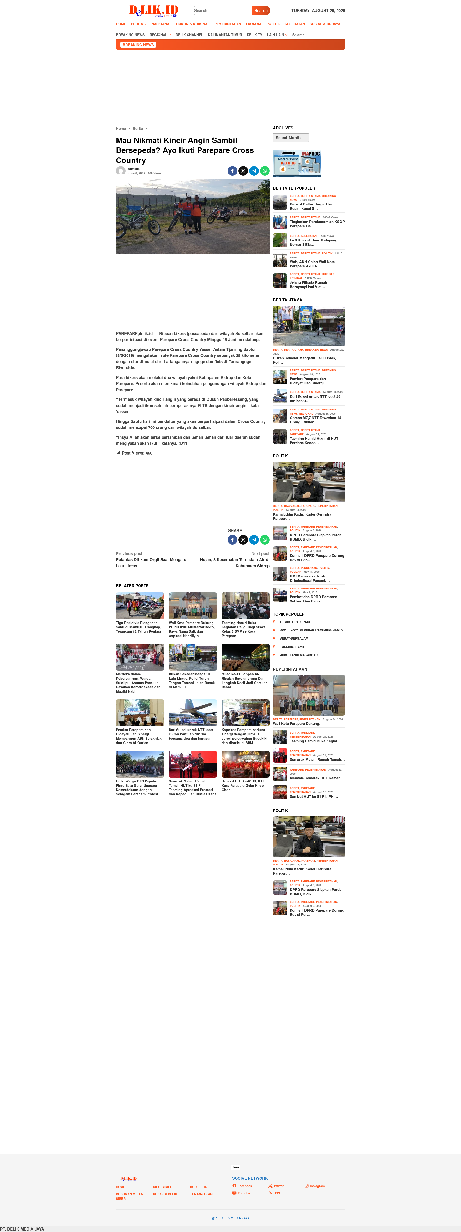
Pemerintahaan (290, 669)
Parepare (297, 434)
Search (261, 10)
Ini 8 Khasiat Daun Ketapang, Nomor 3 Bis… (314, 242)
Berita (294, 196)
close (235, 1167)
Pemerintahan (327, 506)
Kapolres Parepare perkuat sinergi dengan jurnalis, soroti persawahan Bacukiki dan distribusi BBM (244, 736)
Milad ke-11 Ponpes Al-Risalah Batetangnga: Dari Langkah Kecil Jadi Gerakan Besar (245, 680)
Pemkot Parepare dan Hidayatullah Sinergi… (308, 380)
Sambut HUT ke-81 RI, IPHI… (314, 796)
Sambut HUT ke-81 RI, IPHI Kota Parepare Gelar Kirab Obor (243, 785)
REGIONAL (306, 413)
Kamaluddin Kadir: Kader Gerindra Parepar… (302, 516)
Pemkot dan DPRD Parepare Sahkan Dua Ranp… (313, 599)
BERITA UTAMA (311, 196)
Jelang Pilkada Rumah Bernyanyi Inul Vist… (308, 284)
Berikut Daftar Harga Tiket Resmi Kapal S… (312, 206)
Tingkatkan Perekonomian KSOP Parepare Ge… (317, 223)
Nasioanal (292, 506)
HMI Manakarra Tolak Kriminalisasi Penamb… (310, 578)
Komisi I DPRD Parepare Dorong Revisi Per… (317, 557)
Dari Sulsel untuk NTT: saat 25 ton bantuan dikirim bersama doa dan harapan (191, 734)
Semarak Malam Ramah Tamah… (317, 759)
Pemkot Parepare (295, 621)
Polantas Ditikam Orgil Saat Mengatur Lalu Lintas (152, 560)
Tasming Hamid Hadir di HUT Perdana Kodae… (314, 440)
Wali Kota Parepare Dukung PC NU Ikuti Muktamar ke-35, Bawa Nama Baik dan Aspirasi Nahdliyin (192, 629)
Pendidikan (309, 568)
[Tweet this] (243, 171)
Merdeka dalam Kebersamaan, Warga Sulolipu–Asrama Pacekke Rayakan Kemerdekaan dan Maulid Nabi (138, 683)
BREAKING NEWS (316, 349)
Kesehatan (309, 236)
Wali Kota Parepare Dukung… (298, 723)
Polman (295, 571)
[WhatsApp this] (265, 171)
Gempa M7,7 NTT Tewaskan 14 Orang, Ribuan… (315, 419)
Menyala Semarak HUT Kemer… (316, 778)
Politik (327, 253)
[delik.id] (154, 10)
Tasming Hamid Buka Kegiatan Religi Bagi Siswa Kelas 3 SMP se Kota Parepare (244, 629)
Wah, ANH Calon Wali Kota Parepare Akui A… (312, 263)
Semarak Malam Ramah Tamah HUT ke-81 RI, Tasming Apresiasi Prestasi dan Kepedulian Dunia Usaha (193, 787)
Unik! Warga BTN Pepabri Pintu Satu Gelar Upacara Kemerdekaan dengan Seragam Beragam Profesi (137, 787)
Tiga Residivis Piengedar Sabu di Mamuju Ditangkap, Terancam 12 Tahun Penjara (138, 627)
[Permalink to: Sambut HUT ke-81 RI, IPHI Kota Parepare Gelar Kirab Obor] (246, 764)
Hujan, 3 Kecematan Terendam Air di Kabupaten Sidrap (235, 560)
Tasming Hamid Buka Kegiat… (315, 741)
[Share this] (232, 171)
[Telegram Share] (254, 171)
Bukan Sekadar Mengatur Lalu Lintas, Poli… (304, 360)
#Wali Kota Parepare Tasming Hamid (311, 630)
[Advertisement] (230, 87)
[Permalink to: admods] (121, 170)
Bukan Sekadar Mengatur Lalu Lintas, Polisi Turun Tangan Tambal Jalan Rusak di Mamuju (192, 680)
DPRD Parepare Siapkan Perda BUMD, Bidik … (315, 537)
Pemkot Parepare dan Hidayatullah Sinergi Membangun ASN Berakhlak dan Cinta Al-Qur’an (139, 736)
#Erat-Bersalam (294, 638)
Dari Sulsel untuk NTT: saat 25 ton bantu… (315, 398)
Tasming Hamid (292, 646)
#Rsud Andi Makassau (299, 655)
